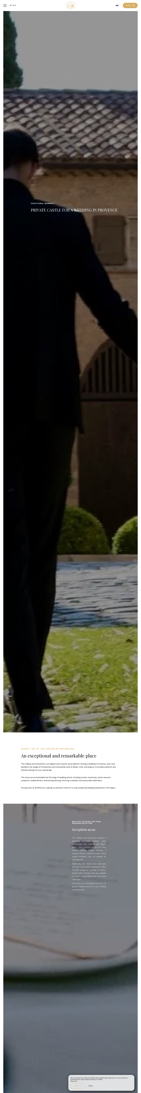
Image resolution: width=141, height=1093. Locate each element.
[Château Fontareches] (70, 6)
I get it (78, 1086)
